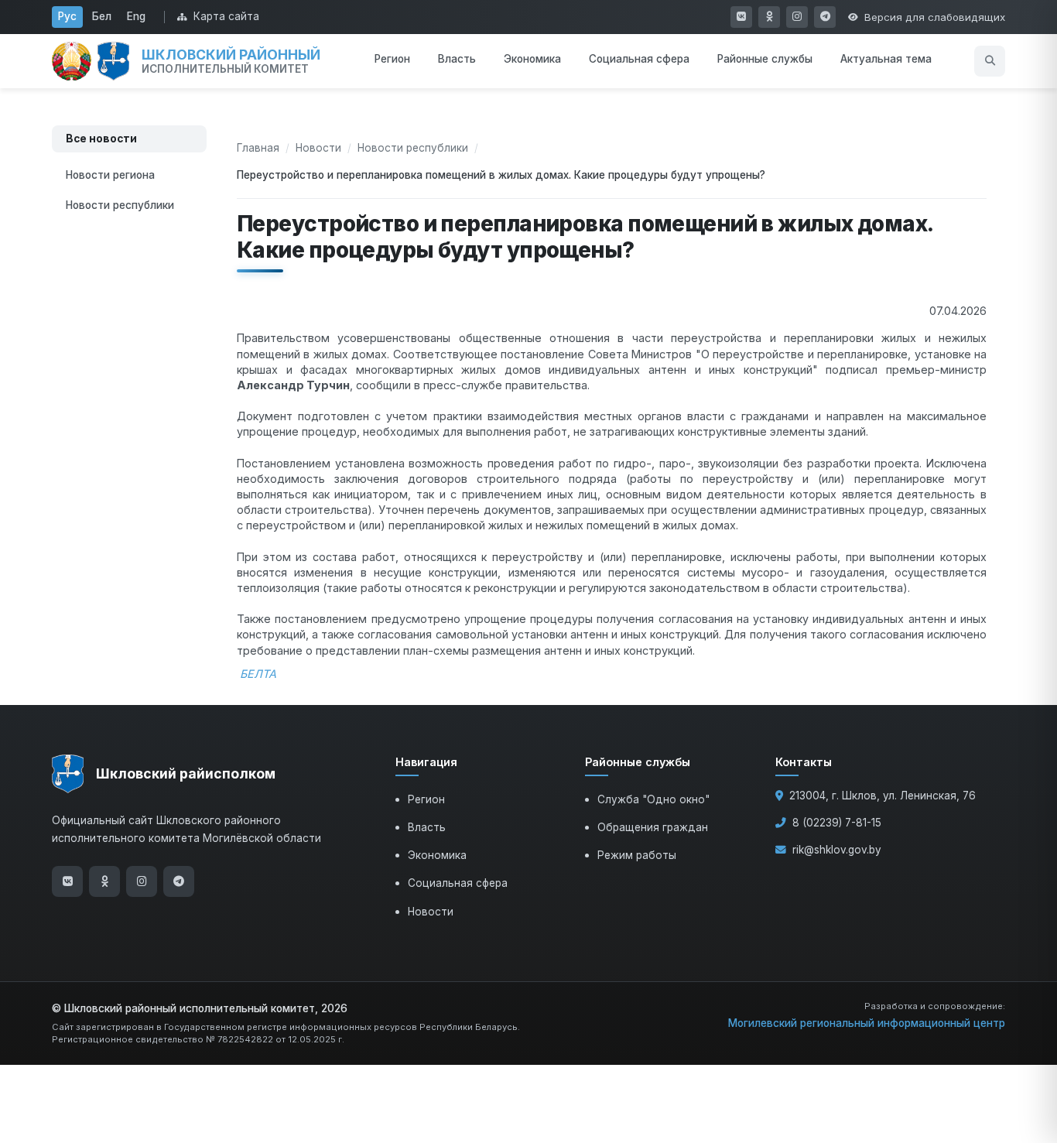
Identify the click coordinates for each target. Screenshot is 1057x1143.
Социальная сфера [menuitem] (639, 59)
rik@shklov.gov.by (836, 850)
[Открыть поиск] (989, 61)
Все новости (101, 138)
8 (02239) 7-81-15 (836, 822)
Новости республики (120, 205)
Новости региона (110, 175)
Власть (427, 827)
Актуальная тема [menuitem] (886, 59)
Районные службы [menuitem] (764, 59)
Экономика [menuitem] (532, 59)
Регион (426, 799)
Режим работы (636, 855)
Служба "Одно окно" (653, 799)
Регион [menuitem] (392, 59)
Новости (318, 148)
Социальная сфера (458, 883)
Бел (101, 16)
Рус (67, 16)
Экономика (437, 855)
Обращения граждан (652, 827)
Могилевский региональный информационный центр (866, 1023)
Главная (258, 148)
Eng (136, 16)
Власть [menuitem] (457, 59)
